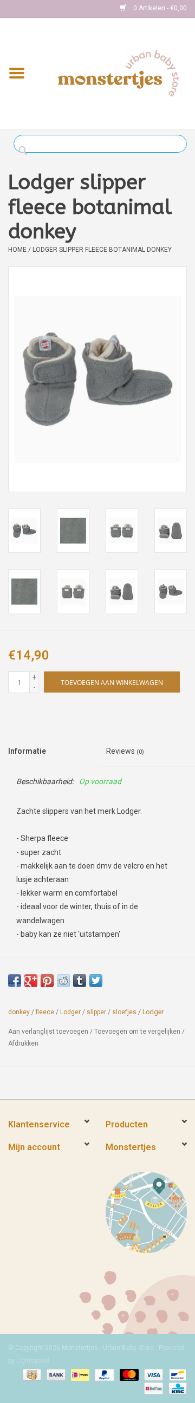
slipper (96, 1012)
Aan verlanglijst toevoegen (48, 1031)
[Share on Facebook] (14, 980)
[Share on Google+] (30, 980)
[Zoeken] (25, 151)
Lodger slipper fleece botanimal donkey (102, 249)
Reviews (125, 751)
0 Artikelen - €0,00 (159, 8)
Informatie (27, 751)
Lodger (70, 1012)
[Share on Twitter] (95, 980)
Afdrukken (23, 1043)
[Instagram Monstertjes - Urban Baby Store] (54, 8)
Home (17, 249)
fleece (45, 1012)
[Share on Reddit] (63, 980)
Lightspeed (32, 1361)
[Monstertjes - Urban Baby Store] (118, 72)
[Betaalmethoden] (31, 1374)
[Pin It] (47, 980)
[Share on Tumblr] (79, 980)
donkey (19, 1012)
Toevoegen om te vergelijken (138, 1031)
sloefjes (124, 1012)
